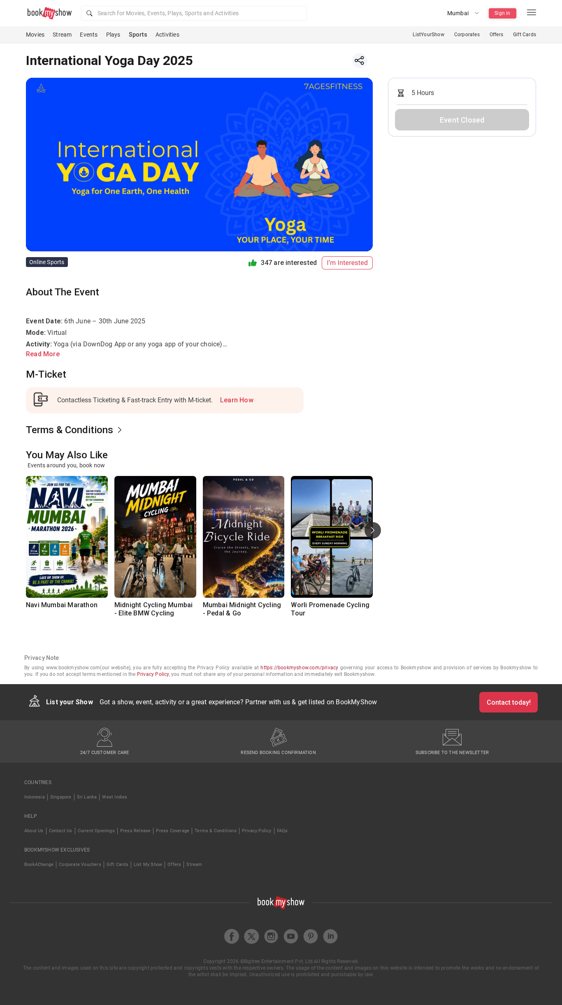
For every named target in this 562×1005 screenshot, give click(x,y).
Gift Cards (524, 34)
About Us (34, 830)
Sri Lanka (87, 797)
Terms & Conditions (216, 830)
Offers (496, 34)
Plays (113, 34)
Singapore (61, 797)
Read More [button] (43, 354)
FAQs (282, 830)
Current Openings (96, 830)
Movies (35, 34)
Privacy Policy (153, 674)
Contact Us (60, 830)
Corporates (467, 34)
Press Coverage (172, 830)
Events (89, 34)
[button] (194, 13)
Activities (167, 34)
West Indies (114, 797)
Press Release (135, 830)
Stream (62, 34)
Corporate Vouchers (80, 864)
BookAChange (38, 864)
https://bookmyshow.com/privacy (299, 668)
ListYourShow (428, 34)
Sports (138, 34)
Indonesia (34, 797)
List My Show (148, 864)
